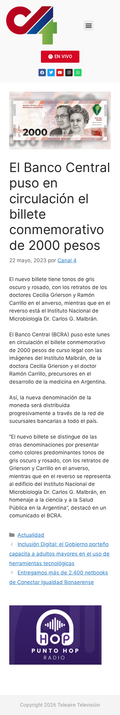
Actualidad (31, 535)
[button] (88, 25)
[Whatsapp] (78, 72)
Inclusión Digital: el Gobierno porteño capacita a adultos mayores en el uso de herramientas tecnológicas (59, 553)
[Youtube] (60, 72)
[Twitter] (51, 72)
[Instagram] (69, 72)
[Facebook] (42, 72)
